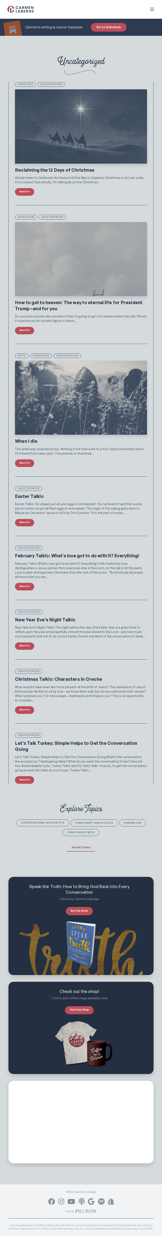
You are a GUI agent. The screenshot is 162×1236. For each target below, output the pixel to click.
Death (22, 355)
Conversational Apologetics (43, 822)
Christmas (25, 84)
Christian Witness (81, 832)
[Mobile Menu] (152, 9)
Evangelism (26, 216)
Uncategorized (51, 84)
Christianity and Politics (94, 822)
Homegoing (41, 355)
